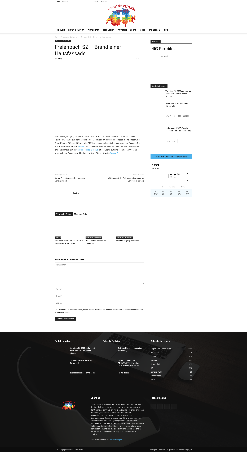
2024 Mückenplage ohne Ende (127, 241)
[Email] (102, 64)
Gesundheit (108, 30)
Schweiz (61, 30)
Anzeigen (153, 450)
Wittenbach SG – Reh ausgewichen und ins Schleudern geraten (126, 179)
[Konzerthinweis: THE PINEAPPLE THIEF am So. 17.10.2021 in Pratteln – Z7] (109, 363)
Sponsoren (154, 30)
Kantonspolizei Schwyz (87, 150)
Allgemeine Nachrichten (69, 37)
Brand (82, 146)
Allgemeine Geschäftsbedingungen (179, 450)
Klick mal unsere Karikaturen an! (171, 156)
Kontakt (162, 450)
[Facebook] (177, 2)
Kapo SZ (114, 153)
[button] (189, 30)
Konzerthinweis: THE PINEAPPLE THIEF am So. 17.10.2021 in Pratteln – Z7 (129, 363)
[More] (108, 64)
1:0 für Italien (123, 373)
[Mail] (186, 2)
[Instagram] (182, 2)
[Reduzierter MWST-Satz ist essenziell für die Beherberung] (157, 131)
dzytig (60, 58)
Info (166, 30)
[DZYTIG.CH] (123, 15)
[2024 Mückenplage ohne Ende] (130, 229)
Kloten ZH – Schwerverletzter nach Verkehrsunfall (70, 179)
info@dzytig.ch (116, 439)
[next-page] (60, 248)
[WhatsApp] (90, 64)
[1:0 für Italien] (109, 376)
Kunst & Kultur (76, 30)
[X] (190, 2)
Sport (133, 30)
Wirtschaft (93, 30)
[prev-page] (56, 248)
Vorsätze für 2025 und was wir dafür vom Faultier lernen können (178, 93)
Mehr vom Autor (80, 214)
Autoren (122, 30)
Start (56, 37)
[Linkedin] (96, 64)
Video (142, 30)
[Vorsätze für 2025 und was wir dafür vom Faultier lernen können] (69, 229)
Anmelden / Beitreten (100, 2)
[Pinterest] (84, 64)
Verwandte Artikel (63, 214)
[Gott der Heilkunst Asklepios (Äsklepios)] (109, 351)
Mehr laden (170, 141)
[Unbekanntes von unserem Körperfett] (100, 229)
